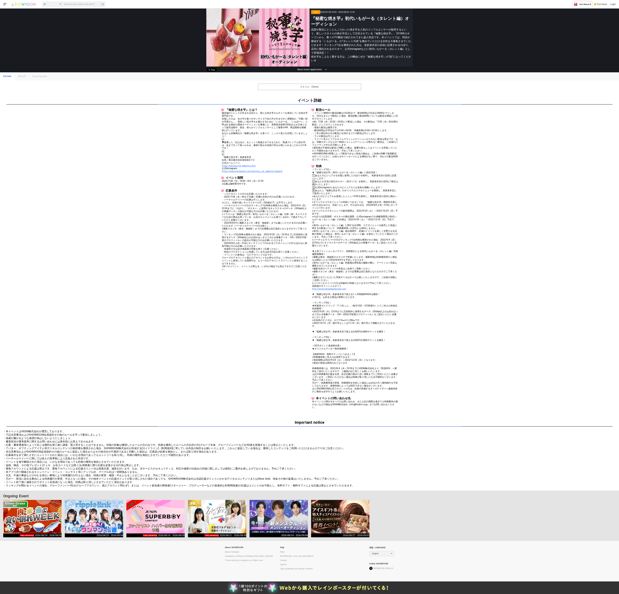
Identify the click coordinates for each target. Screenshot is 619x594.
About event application (309, 69)
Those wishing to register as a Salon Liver (244, 560)
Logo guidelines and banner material (296, 569)
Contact (283, 560)
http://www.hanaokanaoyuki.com (329, 289)
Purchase (602, 4)
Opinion (283, 564)
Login (613, 4)
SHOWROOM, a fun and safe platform (297, 556)
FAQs (282, 552)
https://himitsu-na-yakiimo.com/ (239, 165)
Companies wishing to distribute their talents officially (249, 556)
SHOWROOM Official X (383, 568)
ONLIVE (22, 76)
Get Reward (585, 4)
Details (7, 76)
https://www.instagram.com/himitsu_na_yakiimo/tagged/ (252, 171)
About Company (232, 552)
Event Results (39, 76)
